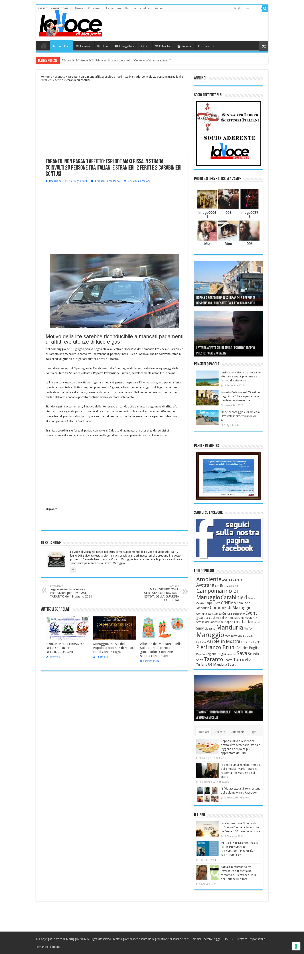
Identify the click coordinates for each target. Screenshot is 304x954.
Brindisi (226, 585)
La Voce (85, 46)
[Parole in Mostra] (228, 476)
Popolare (203, 731)
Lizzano (210, 628)
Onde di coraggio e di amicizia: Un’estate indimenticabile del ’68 (240, 416)
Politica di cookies (138, 8)
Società (186, 46)
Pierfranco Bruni (216, 647)
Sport (199, 660)
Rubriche (164, 46)
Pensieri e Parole (250, 642)
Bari (217, 585)
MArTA (248, 628)
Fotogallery (126, 46)
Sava (242, 653)
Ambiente (208, 579)
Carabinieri (234, 597)
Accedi (159, 8)
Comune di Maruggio (230, 607)
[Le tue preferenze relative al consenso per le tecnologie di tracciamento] (296, 946)
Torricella (242, 659)
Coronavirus (206, 46)
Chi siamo (94, 8)
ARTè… (145, 46)
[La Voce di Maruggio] (70, 22)
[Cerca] (265, 8)
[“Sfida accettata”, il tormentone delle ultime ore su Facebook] (207, 794)
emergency (239, 613)
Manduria (229, 627)
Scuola (253, 654)
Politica (242, 648)
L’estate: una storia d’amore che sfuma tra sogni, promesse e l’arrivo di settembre (241, 376)
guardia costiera (208, 618)
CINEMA (228, 603)
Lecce (237, 622)
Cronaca (60, 76)
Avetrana (205, 585)
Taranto (213, 659)
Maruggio (210, 635)
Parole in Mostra (223, 641)
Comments (237, 731)
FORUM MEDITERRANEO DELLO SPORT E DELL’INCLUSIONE (65, 648)
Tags (253, 731)
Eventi (252, 613)
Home (79, 8)
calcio (235, 585)
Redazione (113, 8)
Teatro (228, 660)
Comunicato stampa (209, 613)
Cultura (227, 613)
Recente (220, 731)
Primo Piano (63, 46)
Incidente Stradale (244, 618)
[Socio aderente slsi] (228, 133)
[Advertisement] (184, 26)
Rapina (200, 654)
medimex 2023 (234, 636)
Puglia (254, 648)
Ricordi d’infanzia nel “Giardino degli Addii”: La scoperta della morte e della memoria (240, 396)
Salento (231, 654)
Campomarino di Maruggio (217, 594)
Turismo (201, 664)
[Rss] (235, 8)
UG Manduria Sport (222, 664)
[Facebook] (238, 8)
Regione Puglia (215, 654)
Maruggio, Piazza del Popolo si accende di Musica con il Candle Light (114, 648)
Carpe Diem (212, 603)
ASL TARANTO (232, 580)
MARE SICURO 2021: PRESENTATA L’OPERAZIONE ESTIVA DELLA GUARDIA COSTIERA (158, 593)
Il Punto (105, 46)
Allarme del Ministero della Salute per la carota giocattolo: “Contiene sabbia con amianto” (116, 60)
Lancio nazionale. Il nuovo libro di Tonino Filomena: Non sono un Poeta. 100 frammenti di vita (240, 827)
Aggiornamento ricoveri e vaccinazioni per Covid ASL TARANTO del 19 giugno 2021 (71, 591)
